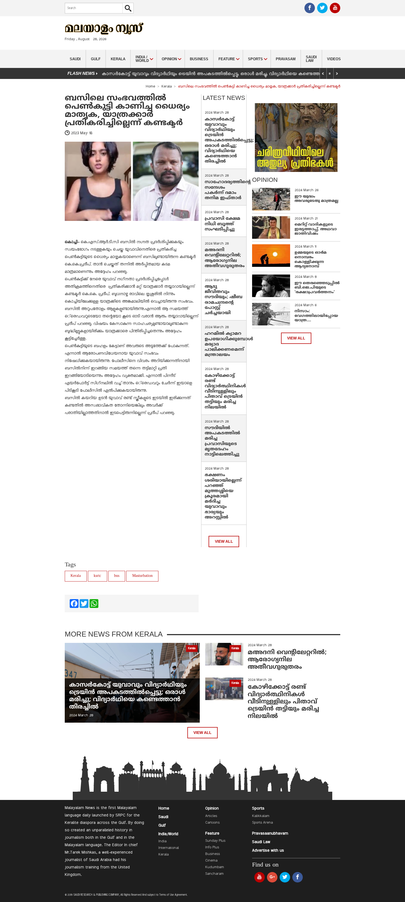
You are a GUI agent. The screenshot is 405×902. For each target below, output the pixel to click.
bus (116, 576)
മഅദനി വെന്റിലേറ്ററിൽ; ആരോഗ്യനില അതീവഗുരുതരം (225, 258)
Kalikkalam (260, 816)
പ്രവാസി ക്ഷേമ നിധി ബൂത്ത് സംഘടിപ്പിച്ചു (222, 224)
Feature (212, 833)
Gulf (96, 59)
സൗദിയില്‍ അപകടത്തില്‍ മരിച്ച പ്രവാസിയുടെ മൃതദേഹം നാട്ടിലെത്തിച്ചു (222, 441)
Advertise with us (268, 850)
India (162, 841)
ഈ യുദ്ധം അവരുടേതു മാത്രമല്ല (316, 199)
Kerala (118, 59)
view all (224, 541)
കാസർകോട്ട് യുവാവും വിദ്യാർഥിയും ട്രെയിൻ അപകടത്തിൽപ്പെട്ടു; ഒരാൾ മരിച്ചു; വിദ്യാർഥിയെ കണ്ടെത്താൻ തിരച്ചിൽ (224, 74)
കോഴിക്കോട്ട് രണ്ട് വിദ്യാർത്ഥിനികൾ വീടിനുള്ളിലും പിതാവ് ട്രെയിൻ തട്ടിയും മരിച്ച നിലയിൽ (225, 391)
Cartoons (212, 823)
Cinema (211, 861)
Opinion (212, 808)
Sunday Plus (215, 841)
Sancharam (214, 874)
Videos (334, 59)
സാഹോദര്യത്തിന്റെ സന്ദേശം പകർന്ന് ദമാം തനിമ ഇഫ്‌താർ (228, 190)
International (168, 848)
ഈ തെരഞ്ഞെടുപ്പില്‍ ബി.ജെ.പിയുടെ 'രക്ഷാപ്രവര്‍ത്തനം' (317, 288)
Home (150, 86)
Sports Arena (262, 823)
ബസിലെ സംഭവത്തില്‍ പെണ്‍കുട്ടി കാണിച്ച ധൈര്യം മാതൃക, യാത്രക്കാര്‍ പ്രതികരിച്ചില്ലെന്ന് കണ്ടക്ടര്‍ (127, 110)
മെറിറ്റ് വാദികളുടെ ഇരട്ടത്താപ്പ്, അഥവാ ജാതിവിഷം (316, 229)
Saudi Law (311, 59)
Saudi (75, 59)
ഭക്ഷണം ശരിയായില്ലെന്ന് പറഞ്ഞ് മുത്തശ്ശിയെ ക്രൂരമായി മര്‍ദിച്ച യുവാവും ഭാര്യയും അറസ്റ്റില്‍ (223, 496)
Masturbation (142, 576)
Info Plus (212, 847)
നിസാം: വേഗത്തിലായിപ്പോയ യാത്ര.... (316, 316)
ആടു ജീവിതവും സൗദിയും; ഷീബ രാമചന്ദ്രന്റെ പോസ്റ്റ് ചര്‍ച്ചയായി (223, 300)
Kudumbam (214, 867)
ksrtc (97, 576)
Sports (258, 808)
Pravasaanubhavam (270, 833)
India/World (168, 834)
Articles (211, 816)
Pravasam (286, 59)
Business (199, 59)
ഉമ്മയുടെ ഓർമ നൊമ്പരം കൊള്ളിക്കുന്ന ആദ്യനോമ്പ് (310, 259)
